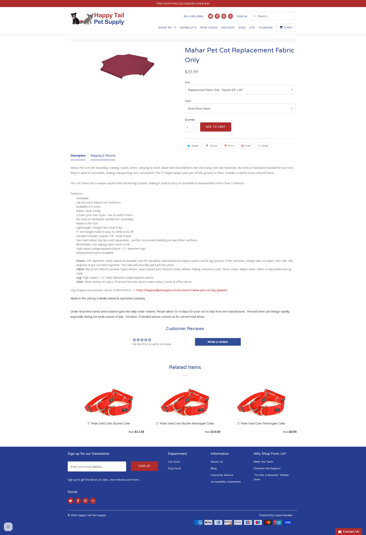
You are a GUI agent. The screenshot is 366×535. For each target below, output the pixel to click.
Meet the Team (263, 461)
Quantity (190, 119)
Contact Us (350, 531)
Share (213, 145)
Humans (266, 27)
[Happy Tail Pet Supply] (97, 19)
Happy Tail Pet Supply (92, 515)
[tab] (78, 156)
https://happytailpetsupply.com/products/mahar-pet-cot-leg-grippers (181, 290)
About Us (217, 461)
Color (188, 101)
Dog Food (174, 468)
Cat (252, 27)
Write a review (218, 342)
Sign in (242, 16)
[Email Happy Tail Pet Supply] (230, 16)
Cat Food (174, 461)
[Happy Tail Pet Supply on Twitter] (210, 16)
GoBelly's (188, 27)
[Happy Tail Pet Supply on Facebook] (217, 16)
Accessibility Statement (226, 481)
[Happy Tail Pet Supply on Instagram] (223, 16)
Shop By (165, 27)
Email (265, 145)
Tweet (195, 145)
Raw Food (209, 27)
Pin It (231, 145)
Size (187, 82)
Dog (242, 27)
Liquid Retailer (283, 515)
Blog (214, 468)
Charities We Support (267, 468)
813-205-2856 (193, 16)
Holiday (228, 27)
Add (248, 145)
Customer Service (222, 475)
